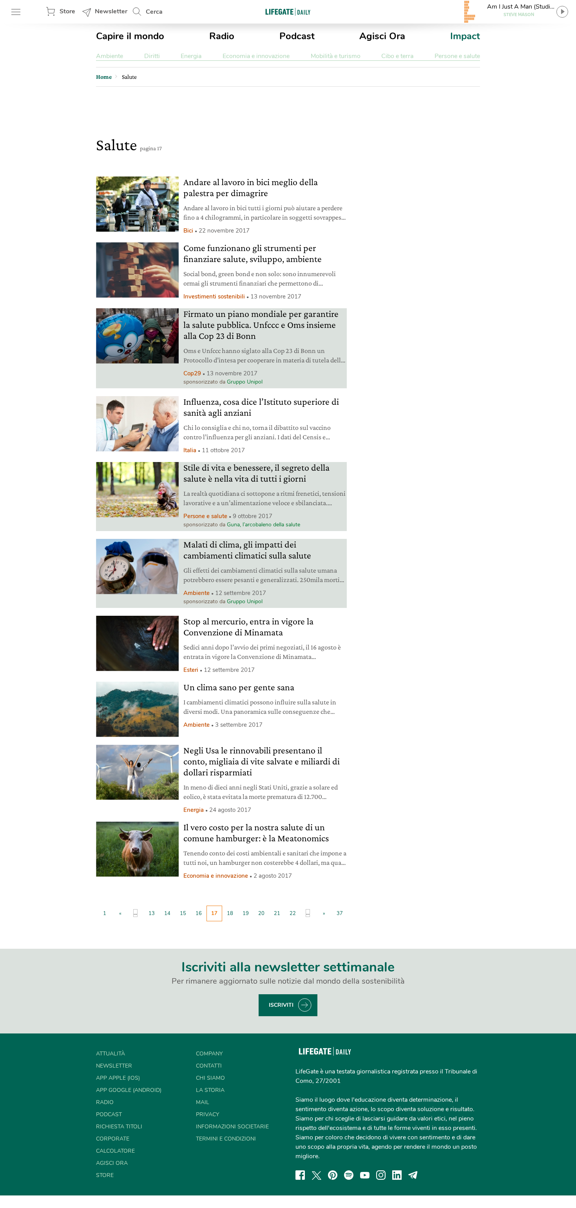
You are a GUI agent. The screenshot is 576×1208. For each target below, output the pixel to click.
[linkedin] (397, 1175)
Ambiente (109, 56)
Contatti (209, 1066)
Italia (189, 450)
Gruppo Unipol (245, 382)
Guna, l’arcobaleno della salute (263, 524)
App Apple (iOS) (118, 1078)
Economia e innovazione (256, 56)
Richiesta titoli (119, 1126)
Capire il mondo (130, 36)
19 (246, 913)
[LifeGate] (288, 11)
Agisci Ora (382, 36)
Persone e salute (457, 56)
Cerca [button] (154, 11)
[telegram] (413, 1175)
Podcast (297, 36)
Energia (191, 56)
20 (261, 913)
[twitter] (316, 1175)
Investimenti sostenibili (214, 296)
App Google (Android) (128, 1090)
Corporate (112, 1139)
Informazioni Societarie (232, 1126)
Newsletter (111, 11)
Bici (188, 231)
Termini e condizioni (226, 1139)
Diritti (152, 56)
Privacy (207, 1114)
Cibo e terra (397, 56)
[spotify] (348, 1175)
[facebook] (300, 1175)
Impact (465, 36)
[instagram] (381, 1175)
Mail (202, 1102)
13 (152, 913)
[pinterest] (332, 1175)
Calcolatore (115, 1151)
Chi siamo (210, 1078)
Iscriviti (281, 1005)
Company (209, 1053)
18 (230, 913)
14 (167, 913)
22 (293, 913)
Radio (221, 36)
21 (277, 913)
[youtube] (365, 1175)
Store (67, 11)
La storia (210, 1090)
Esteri (190, 670)
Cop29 (192, 373)
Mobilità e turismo (335, 56)
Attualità (110, 1053)
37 (340, 913)
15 (183, 913)
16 (199, 913)
